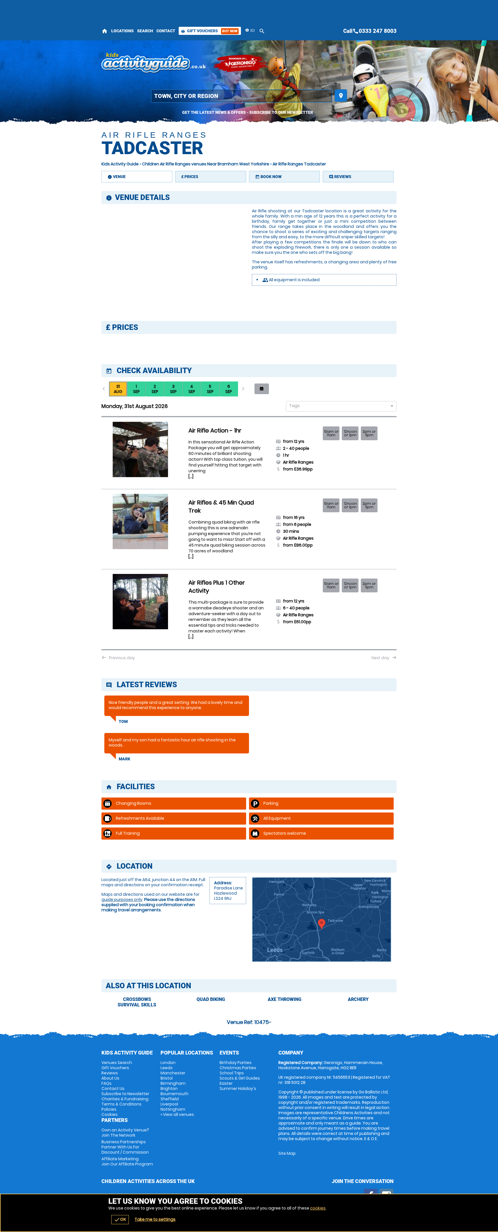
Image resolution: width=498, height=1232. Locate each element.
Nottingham (173, 1109)
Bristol (167, 1078)
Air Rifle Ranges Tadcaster (299, 164)
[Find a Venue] (241, 96)
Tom (123, 721)
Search (145, 31)
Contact (165, 31)
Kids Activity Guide (120, 164)
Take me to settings (155, 1219)
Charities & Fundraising (124, 1099)
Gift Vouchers (209, 31)
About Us (110, 1078)
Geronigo (241, 63)
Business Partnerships (125, 1147)
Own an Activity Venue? (125, 1132)
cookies (318, 1208)
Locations (122, 31)
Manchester (173, 1073)
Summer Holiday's (238, 1088)
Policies (108, 1109)
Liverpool (169, 1104)
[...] (190, 476)
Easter (226, 1083)
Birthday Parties (236, 1062)
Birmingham (173, 1083)
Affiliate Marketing (127, 1161)
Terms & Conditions (121, 1104)
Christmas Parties (238, 1068)
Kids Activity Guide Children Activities (154, 63)
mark (124, 759)
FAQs (106, 1083)
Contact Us (112, 1088)
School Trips (232, 1073)
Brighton (169, 1088)
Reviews (109, 1073)
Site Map (287, 1153)
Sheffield (170, 1099)
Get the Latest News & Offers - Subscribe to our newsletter (247, 112)
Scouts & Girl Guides (240, 1078)
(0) (252, 30)
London (168, 1062)
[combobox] (339, 406)
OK (120, 1219)
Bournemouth (174, 1094)
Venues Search (116, 1062)
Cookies (109, 1114)
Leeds (167, 1068)
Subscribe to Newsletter (125, 1094)
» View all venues (177, 1114)
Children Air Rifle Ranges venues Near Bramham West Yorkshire (205, 164)
